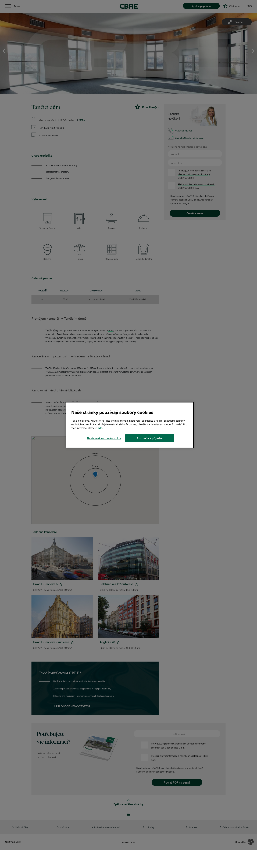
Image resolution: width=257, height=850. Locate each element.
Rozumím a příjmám (150, 438)
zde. (100, 427)
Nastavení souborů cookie (104, 438)
